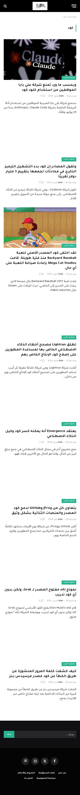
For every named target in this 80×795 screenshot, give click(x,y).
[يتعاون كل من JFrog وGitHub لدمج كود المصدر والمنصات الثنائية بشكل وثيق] (40, 483)
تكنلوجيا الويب (69, 78)
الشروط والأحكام (26, 773)
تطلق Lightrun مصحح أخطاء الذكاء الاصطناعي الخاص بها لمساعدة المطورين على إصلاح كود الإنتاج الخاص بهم (40, 350)
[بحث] (6, 6)
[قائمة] (73, 6)
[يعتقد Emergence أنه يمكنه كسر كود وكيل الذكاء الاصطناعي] (40, 405)
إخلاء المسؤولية (47, 773)
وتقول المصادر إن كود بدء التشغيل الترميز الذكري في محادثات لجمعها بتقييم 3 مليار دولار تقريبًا (40, 172)
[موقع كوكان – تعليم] (40, 6)
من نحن (62, 773)
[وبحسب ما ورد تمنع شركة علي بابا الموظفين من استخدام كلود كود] (40, 59)
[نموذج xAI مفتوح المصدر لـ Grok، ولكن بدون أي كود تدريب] (40, 564)
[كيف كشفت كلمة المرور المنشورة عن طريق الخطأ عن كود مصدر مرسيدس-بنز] (40, 645)
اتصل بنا (28, 778)
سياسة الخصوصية (46, 778)
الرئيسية (72, 17)
